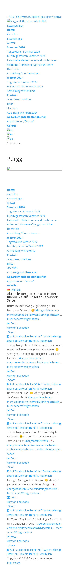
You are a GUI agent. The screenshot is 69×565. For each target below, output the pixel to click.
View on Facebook (18, 327)
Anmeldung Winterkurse (21, 91)
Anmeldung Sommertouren (23, 73)
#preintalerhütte (16, 528)
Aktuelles (12, 34)
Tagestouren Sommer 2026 (23, 51)
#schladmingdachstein (46, 314)
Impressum (13, 562)
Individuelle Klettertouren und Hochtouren (32, 60)
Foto (13, 323)
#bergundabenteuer (47, 310)
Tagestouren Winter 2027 (22, 82)
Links (10, 104)
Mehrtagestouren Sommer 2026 (26, 56)
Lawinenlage (14, 38)
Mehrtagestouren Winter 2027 (25, 86)
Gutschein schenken (19, 99)
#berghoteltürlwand (36, 441)
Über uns (12, 108)
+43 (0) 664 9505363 (19, 16)
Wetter (11, 43)
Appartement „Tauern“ (20, 121)
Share (11, 332)
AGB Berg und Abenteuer (22, 112)
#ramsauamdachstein (20, 314)
